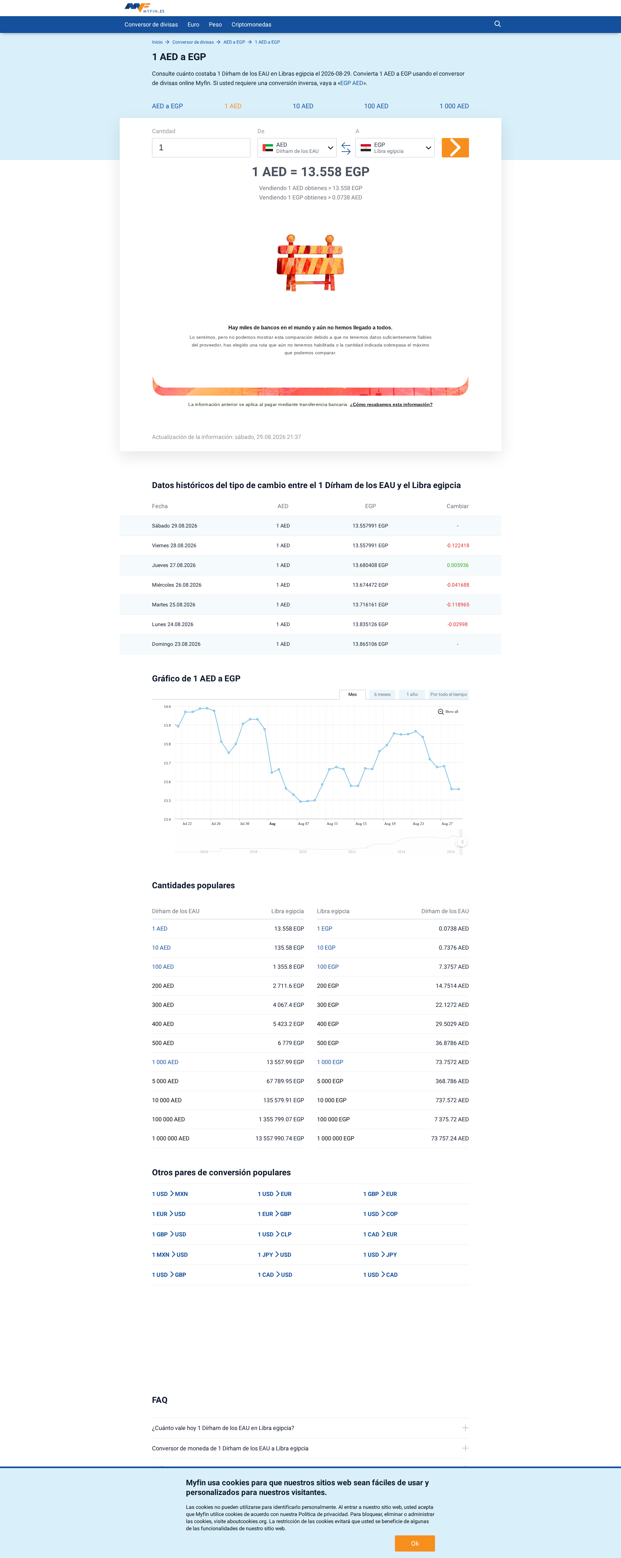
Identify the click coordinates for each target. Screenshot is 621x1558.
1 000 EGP (330, 1062)
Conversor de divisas (151, 24)
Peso (215, 24)
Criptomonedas (251, 24)
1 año (412, 694)
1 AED (233, 106)
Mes (352, 694)
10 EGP (326, 948)
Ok (415, 1543)
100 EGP (328, 967)
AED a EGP (167, 106)
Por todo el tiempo (448, 694)
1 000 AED (454, 106)
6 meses (382, 694)
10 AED (303, 106)
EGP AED (351, 83)
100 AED (376, 106)
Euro (193, 24)
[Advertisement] (310, 1340)
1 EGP (324, 929)
